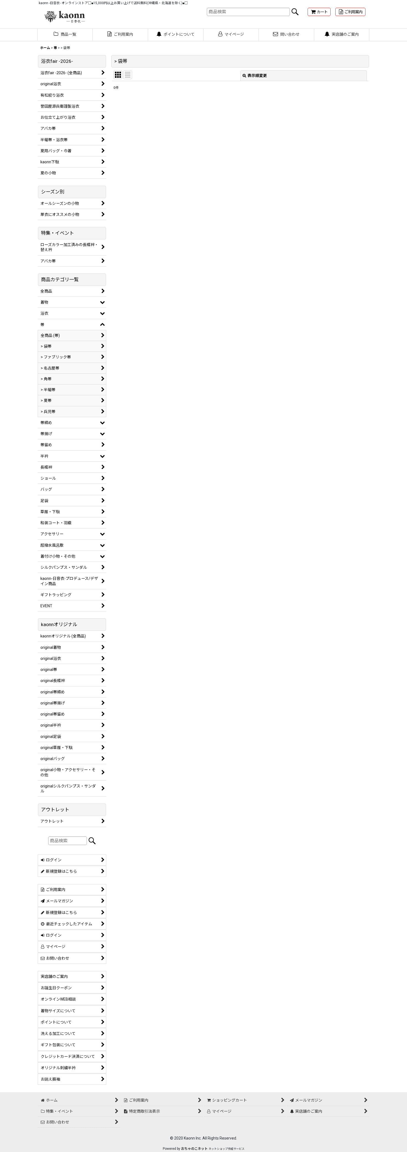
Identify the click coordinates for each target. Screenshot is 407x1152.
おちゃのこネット (194, 1149)
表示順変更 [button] (257, 75)
